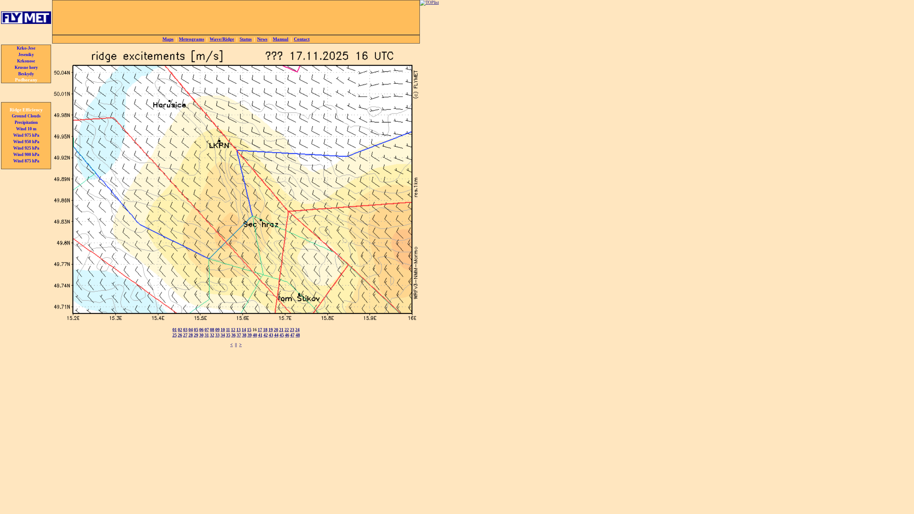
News (262, 39)
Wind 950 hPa (26, 141)
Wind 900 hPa (26, 154)
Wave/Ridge (222, 39)
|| (236, 344)
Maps (168, 39)
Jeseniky (26, 54)
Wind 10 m (26, 128)
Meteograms (191, 39)
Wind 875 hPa (26, 160)
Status (246, 39)
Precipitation (26, 122)
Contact (302, 39)
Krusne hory (26, 67)
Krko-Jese (26, 48)
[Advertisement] (236, 17)
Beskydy (26, 73)
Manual (280, 39)
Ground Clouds (26, 116)
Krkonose (26, 61)
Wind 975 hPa (26, 135)
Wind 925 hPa (26, 148)
